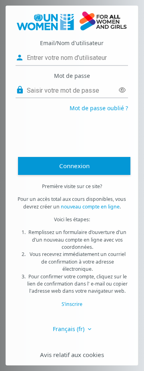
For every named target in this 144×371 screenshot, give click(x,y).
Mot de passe (72, 75)
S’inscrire (72, 304)
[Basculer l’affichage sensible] (122, 90)
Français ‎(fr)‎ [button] (69, 329)
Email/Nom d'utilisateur (72, 43)
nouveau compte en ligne (90, 206)
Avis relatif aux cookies (72, 355)
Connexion (74, 166)
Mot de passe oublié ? (99, 108)
